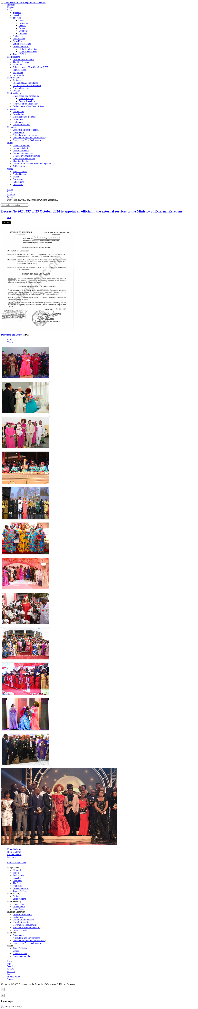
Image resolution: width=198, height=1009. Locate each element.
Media (10, 169)
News (9, 10)
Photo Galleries (20, 171)
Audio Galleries (20, 174)
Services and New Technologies (27, 140)
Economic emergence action (26, 130)
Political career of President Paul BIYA (30, 67)
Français (11, 4)
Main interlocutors (21, 161)
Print (9, 217)
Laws (21, 20)
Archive (10, 969)
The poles (11, 127)
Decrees (22, 25)
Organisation (18, 904)
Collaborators (19, 906)
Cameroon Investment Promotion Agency (32, 163)
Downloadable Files (22, 956)
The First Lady (14, 77)
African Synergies (21, 88)
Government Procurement (24, 925)
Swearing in (18, 75)
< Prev (10, 339)
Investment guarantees (23, 153)
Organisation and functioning (26, 96)
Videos (16, 176)
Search (10, 966)
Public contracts (20, 166)
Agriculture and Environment (26, 135)
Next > (10, 342)
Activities (17, 80)
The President (13, 57)
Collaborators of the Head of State (28, 106)
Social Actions (19, 899)
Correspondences (21, 46)
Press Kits (17, 41)
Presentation (18, 111)
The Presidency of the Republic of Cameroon (25, 2)
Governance (18, 132)
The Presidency (14, 93)
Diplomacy (18, 122)
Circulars (23, 33)
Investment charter (21, 148)
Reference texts (20, 930)
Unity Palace (18, 909)
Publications (18, 182)
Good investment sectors (24, 158)
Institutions (18, 119)
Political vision (19, 70)
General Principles (21, 145)
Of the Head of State (28, 49)
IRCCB (16, 90)
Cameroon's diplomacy (23, 919)
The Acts (17, 18)
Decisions (23, 31)
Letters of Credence (22, 44)
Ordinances (24, 23)
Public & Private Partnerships (26, 927)
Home (10, 189)
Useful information (21, 124)
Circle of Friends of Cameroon (27, 85)
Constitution (18, 114)
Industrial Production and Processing (29, 137)
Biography (17, 64)
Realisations (18, 875)
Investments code (21, 150)
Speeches (17, 12)
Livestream (18, 184)
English (10, 7)
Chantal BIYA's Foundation (25, 83)
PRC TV (11, 971)
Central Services (26, 98)
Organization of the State (24, 117)
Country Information (22, 914)
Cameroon (12, 109)
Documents (18, 179)
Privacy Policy (13, 976)
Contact (10, 979)
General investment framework (27, 156)
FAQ (9, 974)
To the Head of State (28, 51)
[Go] (29, 205)
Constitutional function (23, 59)
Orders (22, 28)
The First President (21, 62)
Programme (18, 72)
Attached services (27, 101)
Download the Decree (11, 334)
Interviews (17, 15)
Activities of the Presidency (25, 103)
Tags (9, 963)
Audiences (17, 36)
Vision (16, 872)
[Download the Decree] (37, 330)
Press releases (19, 38)
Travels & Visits (20, 54)
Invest (9, 143)
